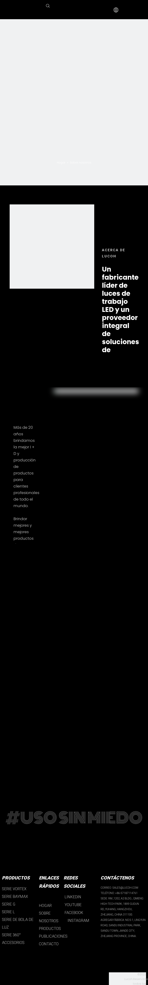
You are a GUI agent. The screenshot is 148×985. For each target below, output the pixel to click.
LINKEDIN (72, 897)
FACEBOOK (73, 912)
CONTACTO (49, 944)
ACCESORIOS (13, 942)
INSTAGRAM (78, 920)
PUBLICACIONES (53, 936)
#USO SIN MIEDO (74, 818)
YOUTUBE (73, 904)
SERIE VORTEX (14, 889)
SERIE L (8, 912)
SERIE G (8, 904)
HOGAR (45, 905)
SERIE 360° (11, 935)
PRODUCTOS (50, 928)
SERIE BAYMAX (15, 896)
